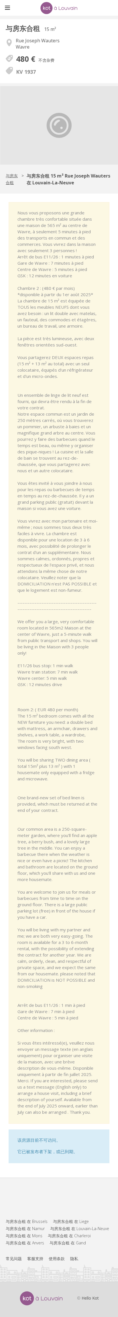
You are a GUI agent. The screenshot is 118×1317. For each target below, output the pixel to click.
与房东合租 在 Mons (24, 1235)
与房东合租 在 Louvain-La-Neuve (79, 1228)
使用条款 (57, 1258)
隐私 (74, 1258)
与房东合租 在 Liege (71, 1221)
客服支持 (35, 1258)
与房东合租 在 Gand (68, 1243)
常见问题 (14, 1258)
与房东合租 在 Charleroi (69, 1235)
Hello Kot (90, 1298)
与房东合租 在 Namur (25, 1228)
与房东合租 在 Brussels (27, 1221)
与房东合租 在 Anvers (25, 1243)
